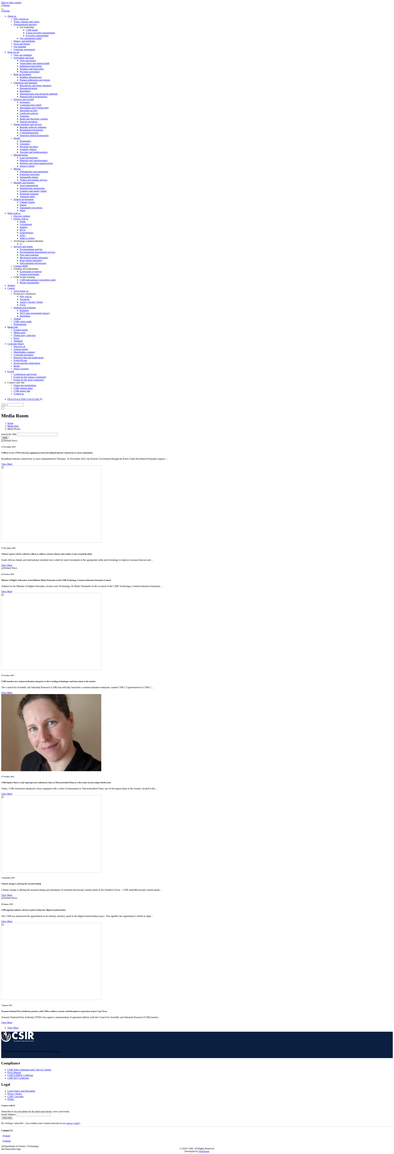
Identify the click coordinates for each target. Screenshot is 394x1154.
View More (12, 1027)
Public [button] (23, 221)
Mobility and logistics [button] (24, 182)
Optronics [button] (24, 116)
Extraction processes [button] (30, 174)
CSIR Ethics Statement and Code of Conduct (29, 1069)
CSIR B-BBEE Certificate (20, 1075)
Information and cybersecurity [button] (34, 107)
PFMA (10, 1099)
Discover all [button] (19, 346)
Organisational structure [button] (25, 24)
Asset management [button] (29, 185)
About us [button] (11, 16)
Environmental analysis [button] (31, 249)
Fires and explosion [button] (29, 255)
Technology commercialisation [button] (28, 241)
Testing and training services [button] (33, 180)
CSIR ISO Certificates (18, 1078)
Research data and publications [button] (29, 357)
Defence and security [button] (24, 99)
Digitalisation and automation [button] (34, 171)
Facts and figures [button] (22, 44)
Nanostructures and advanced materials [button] (39, 94)
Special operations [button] (28, 121)
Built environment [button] (22, 74)
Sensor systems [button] (27, 166)
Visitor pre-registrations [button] (25, 385)
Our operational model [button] (31, 38)
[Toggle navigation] (2, 8)
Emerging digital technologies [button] (34, 135)
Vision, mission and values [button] (26, 21)
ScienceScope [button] (20, 360)
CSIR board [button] (32, 30)
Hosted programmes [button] (29, 274)
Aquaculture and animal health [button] (34, 63)
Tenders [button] (11, 285)
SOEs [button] (22, 235)
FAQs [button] (23, 305)
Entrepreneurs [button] (26, 232)
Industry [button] (24, 227)
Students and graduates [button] (25, 307)
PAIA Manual (14, 1072)
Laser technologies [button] (29, 157)
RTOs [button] (23, 230)
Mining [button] (17, 169)
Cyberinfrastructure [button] (29, 132)
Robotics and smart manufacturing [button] (36, 163)
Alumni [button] (17, 318)
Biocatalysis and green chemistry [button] (36, 85)
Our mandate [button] (20, 46)
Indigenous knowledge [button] (31, 66)
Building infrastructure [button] (31, 77)
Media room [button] (19, 332)
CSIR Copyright (15, 1096)
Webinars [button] (18, 341)
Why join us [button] (26, 296)
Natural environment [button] (24, 199)
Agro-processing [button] (28, 60)
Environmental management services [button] (37, 252)
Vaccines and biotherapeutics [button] (34, 152)
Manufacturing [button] (21, 155)
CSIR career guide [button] (23, 321)
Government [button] (26, 224)
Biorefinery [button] (25, 91)
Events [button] (10, 371)
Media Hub (12, 426)
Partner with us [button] (21, 218)
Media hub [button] (12, 327)
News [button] (16, 338)
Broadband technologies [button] (31, 130)
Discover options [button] (22, 216)
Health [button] (17, 138)
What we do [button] (13, 52)
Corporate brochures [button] (23, 355)
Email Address (8, 1114)
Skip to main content (11, 2)
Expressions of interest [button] (31, 271)
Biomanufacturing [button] (28, 88)
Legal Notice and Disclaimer (21, 1091)
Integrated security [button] (29, 110)
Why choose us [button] (21, 19)
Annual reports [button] (21, 349)
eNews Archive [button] (21, 368)
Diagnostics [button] (25, 141)
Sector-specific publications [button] (27, 363)
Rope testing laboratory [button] (31, 260)
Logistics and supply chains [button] (33, 191)
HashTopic (204, 1151)
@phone (6, 1141)
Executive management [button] (37, 35)
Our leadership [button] (27, 27)
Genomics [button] (25, 144)
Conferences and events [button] (25, 374)
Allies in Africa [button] (27, 238)
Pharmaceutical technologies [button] (33, 96)
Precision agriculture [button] (30, 71)
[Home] (5, 5)
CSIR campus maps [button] (23, 388)
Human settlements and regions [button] (35, 80)
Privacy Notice (14, 1093)
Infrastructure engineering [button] (32, 188)
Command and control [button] (30, 105)
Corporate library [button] (15, 343)
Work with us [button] (13, 213)
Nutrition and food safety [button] (32, 69)
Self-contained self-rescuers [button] (33, 263)
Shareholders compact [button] (24, 352)
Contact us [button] (19, 393)
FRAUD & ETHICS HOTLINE (23, 399)
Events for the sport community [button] (29, 379)
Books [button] (17, 366)
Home (10, 423)
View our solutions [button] (23, 55)
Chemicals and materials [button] (25, 82)
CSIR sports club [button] (22, 391)
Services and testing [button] (23, 246)
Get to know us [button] (21, 291)
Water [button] (22, 210)
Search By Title (8, 434)
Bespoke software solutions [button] (33, 127)
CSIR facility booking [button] (24, 277)
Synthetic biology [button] (28, 149)
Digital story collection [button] (25, 335)
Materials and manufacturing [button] (33, 160)
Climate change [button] (27, 202)
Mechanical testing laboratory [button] (34, 257)
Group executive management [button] (40, 32)
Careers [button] (11, 288)
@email (6, 1135)
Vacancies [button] (24, 299)
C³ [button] (21, 243)
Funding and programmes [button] (26, 268)
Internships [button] (25, 316)
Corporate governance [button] (24, 49)
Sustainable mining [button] (29, 177)
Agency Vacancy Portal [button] (31, 302)
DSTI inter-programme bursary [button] (35, 313)
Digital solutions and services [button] (28, 124)
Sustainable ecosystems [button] (31, 207)
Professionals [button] (20, 324)
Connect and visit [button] (15, 382)
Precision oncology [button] (29, 146)
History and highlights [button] (24, 41)
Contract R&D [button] (21, 266)
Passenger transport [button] (29, 193)
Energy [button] (23, 205)
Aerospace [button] (25, 102)
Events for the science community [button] (30, 377)
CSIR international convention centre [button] (38, 280)
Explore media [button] (21, 330)
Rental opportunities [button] (29, 282)
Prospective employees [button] (25, 293)
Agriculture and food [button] (24, 57)
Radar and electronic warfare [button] (34, 119)
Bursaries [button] (24, 310)
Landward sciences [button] (29, 113)
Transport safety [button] (27, 196)
